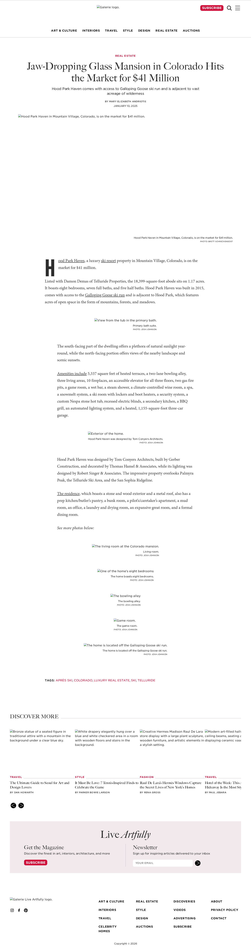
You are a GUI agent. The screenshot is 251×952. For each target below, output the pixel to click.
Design (142, 918)
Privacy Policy (224, 910)
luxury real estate (112, 680)
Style (141, 910)
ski (133, 680)
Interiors (107, 910)
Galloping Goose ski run (105, 295)
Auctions (144, 927)
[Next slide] (21, 805)
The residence (68, 494)
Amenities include (72, 374)
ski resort (108, 261)
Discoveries (184, 901)
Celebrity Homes (107, 929)
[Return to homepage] (35, 899)
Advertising (184, 918)
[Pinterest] (26, 910)
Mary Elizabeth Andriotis (127, 101)
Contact (219, 918)
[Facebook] (19, 910)
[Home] (125, 12)
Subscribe (212, 8)
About (216, 901)
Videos (179, 910)
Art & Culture (111, 901)
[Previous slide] (13, 805)
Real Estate (147, 901)
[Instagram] (12, 910)
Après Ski (64, 680)
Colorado (83, 680)
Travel (104, 918)
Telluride (146, 680)
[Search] (229, 8)
